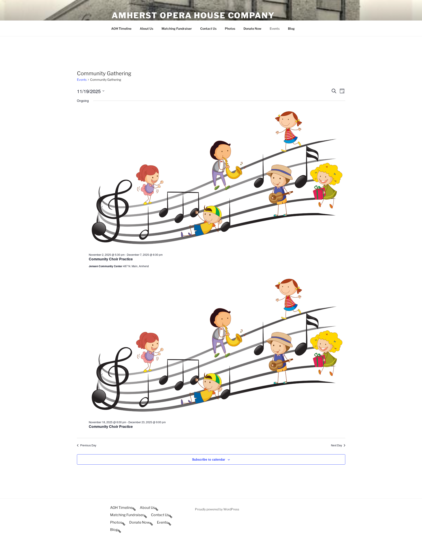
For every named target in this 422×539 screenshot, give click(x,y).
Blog (291, 28)
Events (275, 28)
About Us (146, 28)
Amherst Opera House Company (193, 15)
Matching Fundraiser (177, 28)
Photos (230, 28)
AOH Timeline (121, 28)
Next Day (336, 445)
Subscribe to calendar (208, 459)
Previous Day (88, 445)
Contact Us (208, 28)
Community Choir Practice (111, 258)
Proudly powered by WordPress (217, 509)
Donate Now (252, 28)
